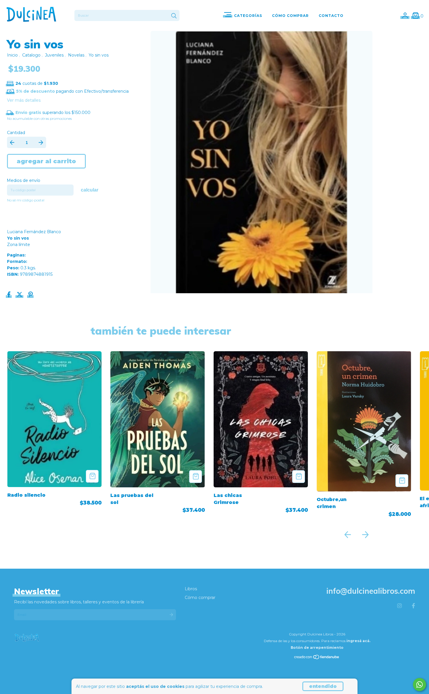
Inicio (12, 55)
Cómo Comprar (290, 15)
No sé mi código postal (25, 200)
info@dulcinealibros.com (370, 591)
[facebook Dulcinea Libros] (413, 606)
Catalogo (31, 55)
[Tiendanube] (317, 658)
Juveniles (54, 55)
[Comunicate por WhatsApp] (419, 684)
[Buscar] (173, 16)
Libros (191, 588)
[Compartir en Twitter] (20, 295)
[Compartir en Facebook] (9, 295)
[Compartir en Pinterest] (30, 295)
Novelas (76, 55)
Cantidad (16, 132)
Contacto (331, 15)
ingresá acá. (358, 641)
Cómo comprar (200, 597)
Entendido (323, 686)
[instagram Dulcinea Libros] (399, 606)
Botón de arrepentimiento (317, 647)
